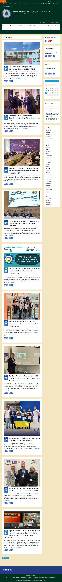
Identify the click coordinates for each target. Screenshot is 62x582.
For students (36, 3)
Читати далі (18, 78)
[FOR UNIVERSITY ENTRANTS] (54, 1)
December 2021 (49, 183)
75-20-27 (42, 21)
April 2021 (48, 194)
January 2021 (48, 200)
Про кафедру (5, 25)
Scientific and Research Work (27, 3)
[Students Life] (57, 1)
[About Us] (46, 1)
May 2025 (48, 145)
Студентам (43, 25)
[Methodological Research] (48, 1)
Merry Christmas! (49, 116)
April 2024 (48, 170)
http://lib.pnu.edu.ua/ (50, 68)
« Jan (52, 97)
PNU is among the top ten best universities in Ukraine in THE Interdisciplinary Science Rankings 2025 (24, 271)
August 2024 (48, 162)
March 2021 (48, 196)
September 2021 (49, 189)
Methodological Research (14, 3)
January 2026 (48, 130)
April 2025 (48, 147)
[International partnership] (59, 1)
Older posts (5, 557)
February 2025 (48, 151)
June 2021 (48, 191)
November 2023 (49, 179)
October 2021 (48, 187)
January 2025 (48, 153)
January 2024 (48, 176)
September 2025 (49, 138)
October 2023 (48, 181)
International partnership (7, 6)
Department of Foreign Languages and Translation (31, 12)
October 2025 (48, 136)
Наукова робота (29, 25)
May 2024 (48, 168)
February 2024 (48, 174)
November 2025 (49, 134)
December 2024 (49, 155)
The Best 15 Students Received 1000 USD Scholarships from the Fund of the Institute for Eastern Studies (24, 378)
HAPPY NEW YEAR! (10, 1)
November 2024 (49, 157)
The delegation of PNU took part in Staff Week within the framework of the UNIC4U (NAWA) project (23, 324)
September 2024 (49, 160)
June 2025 (48, 143)
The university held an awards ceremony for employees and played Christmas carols (51, 119)
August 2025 (48, 140)
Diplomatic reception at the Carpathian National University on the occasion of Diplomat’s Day (52, 113)
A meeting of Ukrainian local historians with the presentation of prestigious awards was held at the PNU (23, 171)
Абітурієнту (36, 25)
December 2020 (49, 202)
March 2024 (48, 172)
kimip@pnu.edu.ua (43, 22)
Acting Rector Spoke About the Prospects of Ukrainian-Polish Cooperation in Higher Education (24, 223)
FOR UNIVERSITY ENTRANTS (46, 3)
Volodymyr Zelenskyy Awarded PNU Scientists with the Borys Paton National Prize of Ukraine (24, 118)
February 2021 (48, 198)
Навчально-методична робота (16, 25)
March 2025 (48, 149)
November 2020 (49, 204)
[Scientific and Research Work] (50, 1)
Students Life (55, 3)
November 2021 (49, 185)
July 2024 (48, 164)
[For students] (52, 1)
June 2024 (48, 166)
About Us (4, 3)
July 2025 (48, 141)
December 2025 (49, 132)
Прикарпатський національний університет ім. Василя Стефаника (29, 580)
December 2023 (49, 177)
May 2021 (48, 193)
